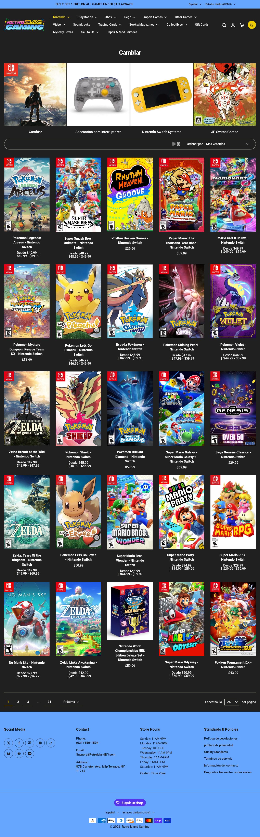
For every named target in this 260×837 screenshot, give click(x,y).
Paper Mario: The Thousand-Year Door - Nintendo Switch (181, 242)
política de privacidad (218, 745)
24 (49, 702)
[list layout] (173, 144)
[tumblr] (8, 753)
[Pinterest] (29, 743)
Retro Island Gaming (136, 826)
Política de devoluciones (221, 738)
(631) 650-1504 (87, 743)
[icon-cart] (241, 25)
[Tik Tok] (50, 743)
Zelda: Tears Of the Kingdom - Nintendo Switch (27, 560)
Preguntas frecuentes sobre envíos (228, 772)
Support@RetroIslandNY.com (95, 754)
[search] (223, 25)
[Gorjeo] (8, 743)
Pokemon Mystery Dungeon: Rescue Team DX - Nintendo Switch (27, 349)
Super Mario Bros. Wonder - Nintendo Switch (130, 560)
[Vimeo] (29, 753)
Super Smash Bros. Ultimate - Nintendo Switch (78, 243)
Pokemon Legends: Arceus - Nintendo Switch (27, 242)
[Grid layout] (178, 144)
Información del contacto (221, 765)
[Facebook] (19, 743)
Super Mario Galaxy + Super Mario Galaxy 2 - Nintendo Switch (181, 456)
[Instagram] (40, 743)
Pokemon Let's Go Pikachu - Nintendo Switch (78, 350)
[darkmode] (252, 25)
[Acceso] (232, 24)
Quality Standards (216, 752)
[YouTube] (19, 753)
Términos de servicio (218, 758)
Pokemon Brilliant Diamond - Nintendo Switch (130, 456)
